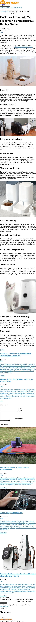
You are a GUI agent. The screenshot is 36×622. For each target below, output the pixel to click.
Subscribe (3, 603)
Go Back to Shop (5, 6)
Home (2, 11)
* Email (19, 410)
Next (1, 401)
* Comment (19, 418)
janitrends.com (4, 606)
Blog (20, 7)
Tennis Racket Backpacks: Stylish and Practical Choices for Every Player (18, 575)
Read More (3, 488)
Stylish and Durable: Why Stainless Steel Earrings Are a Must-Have (15, 355)
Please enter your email (24, 601)
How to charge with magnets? (11, 513)
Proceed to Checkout (6, 619)
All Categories (14, 7)
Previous (2, 375)
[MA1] (2, 350)
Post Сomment (5, 420)
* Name (19, 408)
